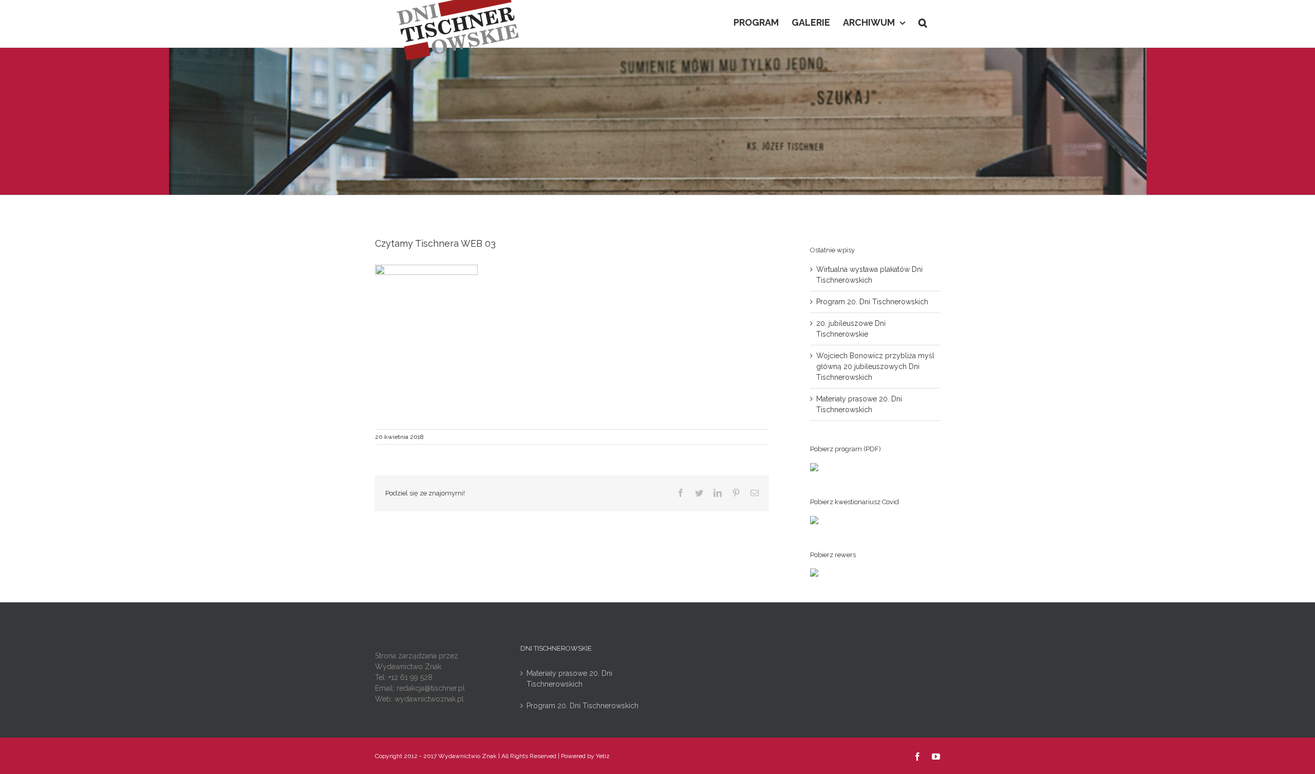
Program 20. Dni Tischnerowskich (872, 302)
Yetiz (603, 756)
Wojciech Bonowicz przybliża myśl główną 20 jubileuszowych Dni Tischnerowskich (875, 366)
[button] (922, 21)
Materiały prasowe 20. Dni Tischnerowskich (569, 678)
